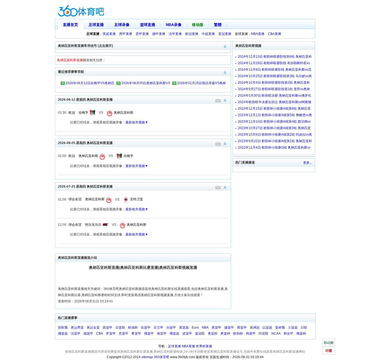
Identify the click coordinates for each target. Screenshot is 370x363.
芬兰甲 (158, 327)
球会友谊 (75, 199)
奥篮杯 (213, 333)
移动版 (197, 24)
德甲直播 (158, 34)
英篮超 (184, 327)
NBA (205, 327)
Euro (195, 327)
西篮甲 (107, 327)
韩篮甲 (251, 333)
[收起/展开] (225, 100)
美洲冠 (254, 327)
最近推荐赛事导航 (71, 72)
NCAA (276, 333)
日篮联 (120, 327)
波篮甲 (187, 333)
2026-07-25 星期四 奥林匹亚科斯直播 (85, 186)
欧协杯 (238, 333)
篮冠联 (200, 333)
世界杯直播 (204, 346)
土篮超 (293, 327)
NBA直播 (257, 34)
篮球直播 (147, 24)
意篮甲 (123, 333)
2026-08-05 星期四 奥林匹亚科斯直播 (85, 143)
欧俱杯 (133, 327)
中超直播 (208, 34)
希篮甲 (136, 333)
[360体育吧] (81, 9)
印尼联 (263, 333)
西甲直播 (125, 34)
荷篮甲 (242, 327)
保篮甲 (162, 333)
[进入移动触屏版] (328, 342)
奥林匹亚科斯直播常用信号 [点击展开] (85, 46)
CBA (99, 333)
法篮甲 (75, 333)
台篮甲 (171, 327)
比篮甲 (146, 327)
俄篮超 (174, 333)
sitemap (147, 357)
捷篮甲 (229, 327)
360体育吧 (161, 357)
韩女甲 (288, 333)
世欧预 (63, 327)
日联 (304, 327)
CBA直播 (274, 34)
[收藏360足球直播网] (328, 350)
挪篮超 (63, 333)
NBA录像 (173, 24)
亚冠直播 (224, 34)
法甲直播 (175, 34)
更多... (307, 163)
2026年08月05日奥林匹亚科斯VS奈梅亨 (145, 84)
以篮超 (267, 327)
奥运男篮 (77, 327)
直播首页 (70, 24)
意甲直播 (142, 34)
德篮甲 (88, 333)
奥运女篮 (93, 327)
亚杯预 (280, 327)
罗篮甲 (111, 333)
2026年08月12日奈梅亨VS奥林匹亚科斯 (90, 84)
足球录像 (121, 24)
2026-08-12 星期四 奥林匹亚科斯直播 (85, 100)
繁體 (218, 24)
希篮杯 (225, 333)
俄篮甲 (149, 333)
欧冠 (72, 113)
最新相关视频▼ (136, 122)
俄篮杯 (301, 333)
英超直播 (109, 34)
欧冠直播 (191, 34)
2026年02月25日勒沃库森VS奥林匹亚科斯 (201, 84)
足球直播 (96, 24)
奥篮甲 (216, 327)
